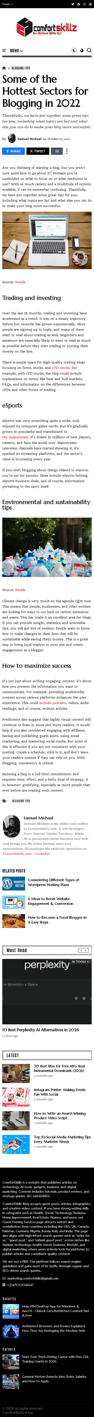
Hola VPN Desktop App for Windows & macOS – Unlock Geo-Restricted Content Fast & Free (55, 1310)
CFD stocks (61, 368)
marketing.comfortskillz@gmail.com (32, 1278)
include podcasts (52, 703)
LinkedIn (42, 853)
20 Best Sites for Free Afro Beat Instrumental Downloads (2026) (59, 1068)
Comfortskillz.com (17, 853)
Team (6, 4)
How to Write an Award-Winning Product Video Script (60, 1115)
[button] (7, 4)
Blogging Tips (21, 68)
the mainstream (15, 437)
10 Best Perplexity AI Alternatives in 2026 (40, 1029)
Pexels (20, 282)
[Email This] (57, 151)
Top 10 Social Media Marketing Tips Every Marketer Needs (62, 1139)
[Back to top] (82, 1406)
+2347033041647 (20, 1285)
